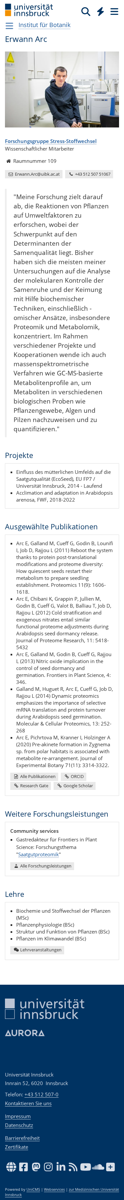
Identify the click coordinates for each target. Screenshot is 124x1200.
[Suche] (85, 11)
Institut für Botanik (44, 25)
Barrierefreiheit (22, 1138)
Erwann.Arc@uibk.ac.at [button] (37, 174)
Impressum (18, 1116)
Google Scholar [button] (77, 786)
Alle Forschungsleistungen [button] (45, 866)
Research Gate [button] (33, 786)
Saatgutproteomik (38, 854)
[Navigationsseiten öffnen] (9, 25)
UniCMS (33, 1189)
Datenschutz (19, 1125)
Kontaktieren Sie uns (28, 1103)
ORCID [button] (77, 776)
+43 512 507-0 (41, 1094)
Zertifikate (16, 1147)
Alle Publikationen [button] (37, 776)
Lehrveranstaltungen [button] (40, 950)
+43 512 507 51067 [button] (92, 174)
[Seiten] (113, 11)
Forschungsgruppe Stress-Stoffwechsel (51, 141)
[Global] (98, 10)
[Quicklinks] (100, 11)
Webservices (54, 1189)
